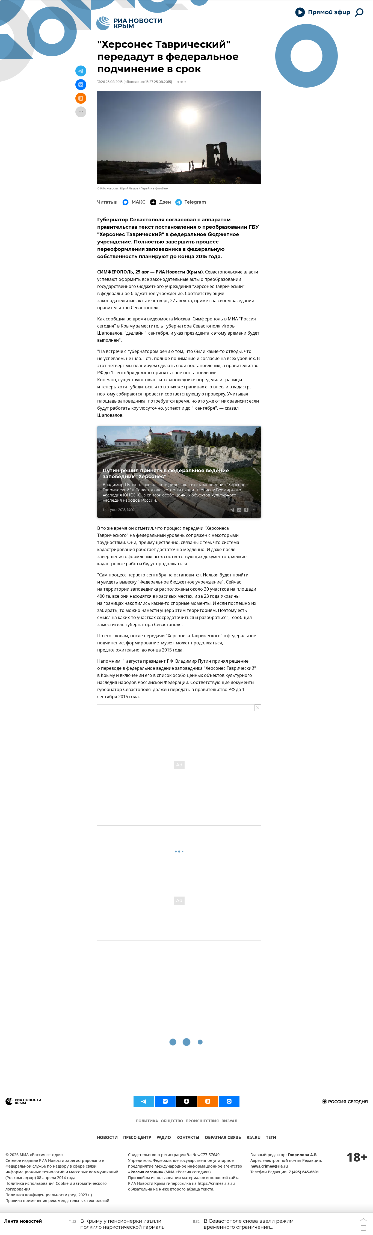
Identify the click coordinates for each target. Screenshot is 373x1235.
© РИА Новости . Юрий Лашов (117, 188)
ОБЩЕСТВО (172, 1121)
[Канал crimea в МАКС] (229, 1101)
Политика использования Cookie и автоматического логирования (56, 1187)
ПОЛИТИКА (147, 1121)
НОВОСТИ (107, 1138)
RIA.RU (253, 1138)
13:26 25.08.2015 (110, 82)
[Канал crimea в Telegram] (144, 1101)
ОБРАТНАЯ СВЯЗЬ (223, 1138)
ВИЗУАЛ (229, 1121)
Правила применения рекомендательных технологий (57, 1201)
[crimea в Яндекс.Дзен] (186, 1101)
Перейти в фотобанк (154, 188)
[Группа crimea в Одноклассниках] (207, 1101)
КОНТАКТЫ (187, 1138)
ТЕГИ (271, 1138)
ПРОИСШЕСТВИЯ (202, 1121)
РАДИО (163, 1138)
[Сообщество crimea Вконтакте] (165, 1101)
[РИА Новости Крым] (129, 23)
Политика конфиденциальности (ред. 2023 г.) (48, 1195)
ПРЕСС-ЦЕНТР (137, 1138)
